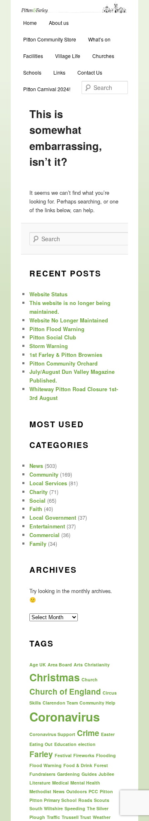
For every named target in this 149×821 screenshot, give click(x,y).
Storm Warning (48, 346)
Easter (108, 734)
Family (37, 543)
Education (65, 744)
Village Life (67, 55)
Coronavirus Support (52, 734)
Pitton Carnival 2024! (46, 88)
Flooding (106, 755)
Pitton (106, 791)
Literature (39, 783)
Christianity (97, 664)
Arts (78, 664)
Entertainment (47, 526)
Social (37, 500)
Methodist (40, 791)
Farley (41, 754)
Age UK (37, 664)
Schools (32, 72)
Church (90, 679)
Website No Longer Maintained (68, 320)
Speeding (75, 808)
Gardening (68, 774)
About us (59, 22)
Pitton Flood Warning (56, 329)
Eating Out (41, 744)
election (87, 744)
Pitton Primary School (53, 800)
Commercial (44, 535)
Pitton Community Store (49, 39)
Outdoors (76, 791)
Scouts (101, 800)
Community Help (97, 703)
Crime (88, 733)
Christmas (54, 677)
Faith (35, 509)
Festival (63, 755)
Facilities (33, 55)
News (36, 466)
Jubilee (106, 774)
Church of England (65, 691)
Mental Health (85, 783)
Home (30, 22)
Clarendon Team (60, 703)
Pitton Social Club (52, 337)
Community (43, 474)
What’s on (99, 39)
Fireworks (83, 755)
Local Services (48, 483)
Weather (102, 817)
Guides (89, 774)
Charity (38, 492)
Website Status (48, 294)
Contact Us (89, 72)
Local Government (52, 517)
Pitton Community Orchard (63, 363)
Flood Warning (45, 765)
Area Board (60, 664)
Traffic (53, 817)
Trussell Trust (76, 817)
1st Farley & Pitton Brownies (65, 354)
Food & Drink (77, 765)
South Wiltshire (46, 808)
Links (59, 72)
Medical (60, 783)
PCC (93, 791)
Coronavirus (64, 716)
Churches (103, 55)
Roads (85, 800)
